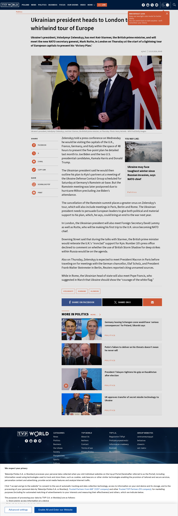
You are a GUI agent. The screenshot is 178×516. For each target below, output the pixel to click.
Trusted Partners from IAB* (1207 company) (89, 489)
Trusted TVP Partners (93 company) (135, 489)
